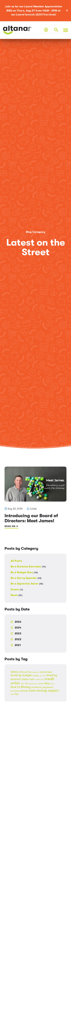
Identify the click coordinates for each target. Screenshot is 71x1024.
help (47, 683)
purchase (15, 691)
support (53, 690)
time (12, 694)
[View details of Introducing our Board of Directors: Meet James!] (35, 483)
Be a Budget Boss (24, 572)
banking (16, 675)
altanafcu (35, 672)
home (52, 684)
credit (32, 679)
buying (36, 675)
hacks (40, 683)
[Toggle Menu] (64, 30)
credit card (40, 679)
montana (36, 687)
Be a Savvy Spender (26, 578)
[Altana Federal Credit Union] (17, 29)
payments (48, 687)
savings (42, 690)
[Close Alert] (68, 10)
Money (25, 687)
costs (25, 679)
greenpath (33, 684)
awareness (45, 671)
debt (22, 684)
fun (26, 683)
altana (15, 671)
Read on (10, 526)
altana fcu (25, 671)
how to (15, 687)
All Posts (16, 561)
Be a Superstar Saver (27, 583)
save (32, 690)
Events (17, 589)
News (16, 595)
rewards (24, 691)
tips (17, 694)
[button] (56, 30)
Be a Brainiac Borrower (28, 566)
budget (27, 675)
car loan (42, 675)
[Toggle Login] (46, 30)
